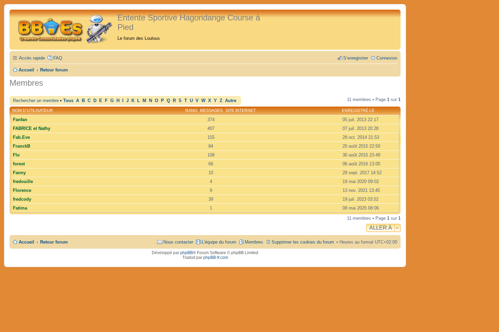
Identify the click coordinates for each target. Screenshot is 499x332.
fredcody (22, 199)
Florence (22, 190)
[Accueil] (64, 28)
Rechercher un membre (36, 100)
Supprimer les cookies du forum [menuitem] (303, 242)
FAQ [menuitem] (57, 58)
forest (19, 163)
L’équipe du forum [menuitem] (219, 242)
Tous (68, 100)
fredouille (23, 181)
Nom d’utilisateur (32, 110)
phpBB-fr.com (215, 257)
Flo (16, 154)
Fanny (19, 172)
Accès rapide (32, 58)
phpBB (186, 252)
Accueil (26, 242)
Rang (191, 110)
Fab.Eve (21, 137)
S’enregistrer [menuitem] (355, 58)
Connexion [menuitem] (386, 58)
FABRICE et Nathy (31, 128)
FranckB (21, 146)
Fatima (20, 208)
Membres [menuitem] (254, 242)
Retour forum (54, 242)
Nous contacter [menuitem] (178, 242)
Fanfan (20, 119)
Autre (230, 100)
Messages (211, 110)
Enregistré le (358, 110)
